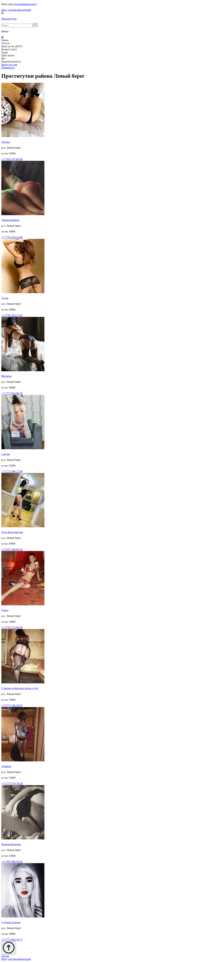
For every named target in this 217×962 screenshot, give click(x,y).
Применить (8, 67)
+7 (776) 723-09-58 (12, 627)
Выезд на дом (9, 64)
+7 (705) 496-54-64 (12, 861)
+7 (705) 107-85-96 (12, 159)
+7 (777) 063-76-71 (12, 939)
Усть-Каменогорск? (25, 4)
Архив (5, 956)
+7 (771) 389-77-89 (12, 471)
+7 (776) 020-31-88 (12, 237)
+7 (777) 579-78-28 (12, 783)
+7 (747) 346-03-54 (12, 549)
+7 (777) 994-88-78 (12, 393)
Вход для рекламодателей (16, 9)
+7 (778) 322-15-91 (12, 315)
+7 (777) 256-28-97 (12, 705)
